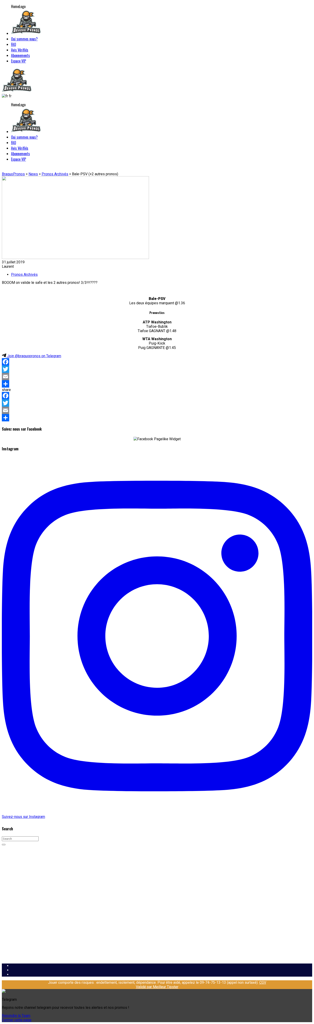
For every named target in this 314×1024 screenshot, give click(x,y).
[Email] (157, 376)
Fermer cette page (16, 1020)
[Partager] (157, 384)
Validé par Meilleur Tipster (157, 987)
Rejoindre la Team (16, 1015)
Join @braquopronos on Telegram (33, 356)
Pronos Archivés (24, 274)
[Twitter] (157, 369)
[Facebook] (157, 361)
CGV (262, 982)
